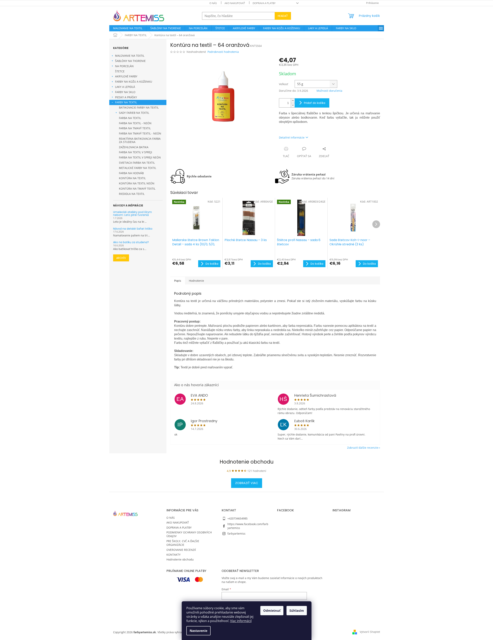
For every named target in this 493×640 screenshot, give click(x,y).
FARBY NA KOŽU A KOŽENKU (133, 81)
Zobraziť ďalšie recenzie (362, 447)
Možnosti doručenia (329, 90)
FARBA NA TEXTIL (130, 118)
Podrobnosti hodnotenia (223, 52)
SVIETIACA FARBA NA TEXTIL (137, 162)
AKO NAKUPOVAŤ (235, 3)
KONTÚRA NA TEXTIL (132, 178)
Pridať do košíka (314, 103)
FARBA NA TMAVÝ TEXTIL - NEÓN (140, 133)
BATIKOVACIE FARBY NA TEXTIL (139, 107)
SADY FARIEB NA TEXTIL (134, 113)
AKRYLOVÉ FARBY (126, 76)
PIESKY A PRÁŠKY (126, 97)
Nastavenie (198, 631)
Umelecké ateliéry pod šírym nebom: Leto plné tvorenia (132, 214)
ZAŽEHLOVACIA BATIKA (133, 147)
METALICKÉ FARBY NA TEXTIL (137, 168)
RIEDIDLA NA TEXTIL (132, 194)
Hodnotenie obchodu (247, 461)
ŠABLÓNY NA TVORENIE (130, 61)
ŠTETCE (120, 71)
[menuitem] (127, 28)
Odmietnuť (271, 610)
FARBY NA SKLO (125, 92)
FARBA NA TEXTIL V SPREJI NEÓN (140, 157)
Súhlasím (296, 610)
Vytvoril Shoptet (370, 632)
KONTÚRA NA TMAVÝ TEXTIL (137, 188)
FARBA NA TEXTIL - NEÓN (135, 123)
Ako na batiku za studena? (131, 242)
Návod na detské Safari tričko (132, 228)
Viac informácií (241, 621)
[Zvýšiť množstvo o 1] (293, 100)
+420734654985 (237, 518)
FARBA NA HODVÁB (131, 173)
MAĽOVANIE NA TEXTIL (129, 55)
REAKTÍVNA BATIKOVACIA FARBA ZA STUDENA (140, 140)
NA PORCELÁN (124, 66)
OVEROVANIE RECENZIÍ (181, 550)
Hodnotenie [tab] (196, 280)
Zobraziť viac (246, 483)
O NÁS (213, 3)
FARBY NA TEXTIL (126, 102)
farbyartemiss (236, 533)
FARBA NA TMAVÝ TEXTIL (135, 128)
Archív (121, 258)
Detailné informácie (292, 137)
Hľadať (283, 16)
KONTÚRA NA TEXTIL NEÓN (136, 183)
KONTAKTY (173, 554)
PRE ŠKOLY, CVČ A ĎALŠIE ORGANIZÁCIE (182, 543)
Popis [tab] (177, 280)
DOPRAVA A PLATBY (264, 3)
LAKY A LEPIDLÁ (125, 87)
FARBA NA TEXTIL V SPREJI (135, 152)
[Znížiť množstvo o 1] (293, 105)
